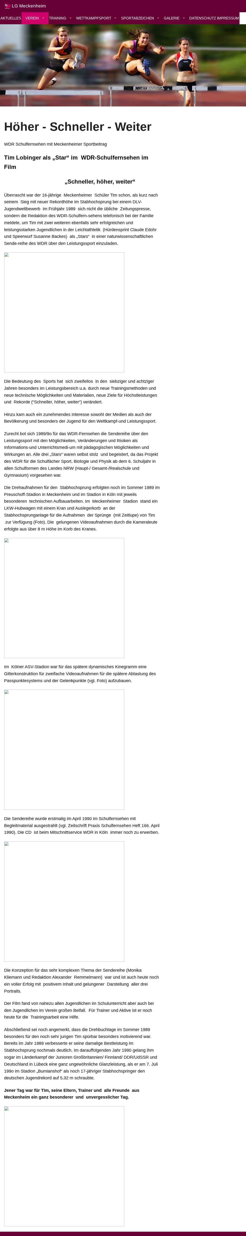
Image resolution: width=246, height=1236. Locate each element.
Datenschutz (202, 18)
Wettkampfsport (93, 18)
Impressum (228, 18)
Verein (32, 18)
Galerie (171, 18)
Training (57, 18)
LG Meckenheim (28, 5)
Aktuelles (10, 18)
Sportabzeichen (137, 18)
